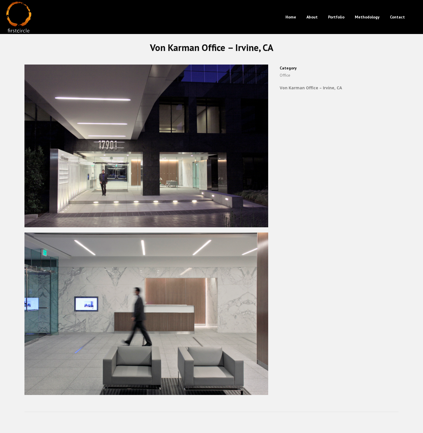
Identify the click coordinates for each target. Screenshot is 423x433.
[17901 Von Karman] (146, 148)
